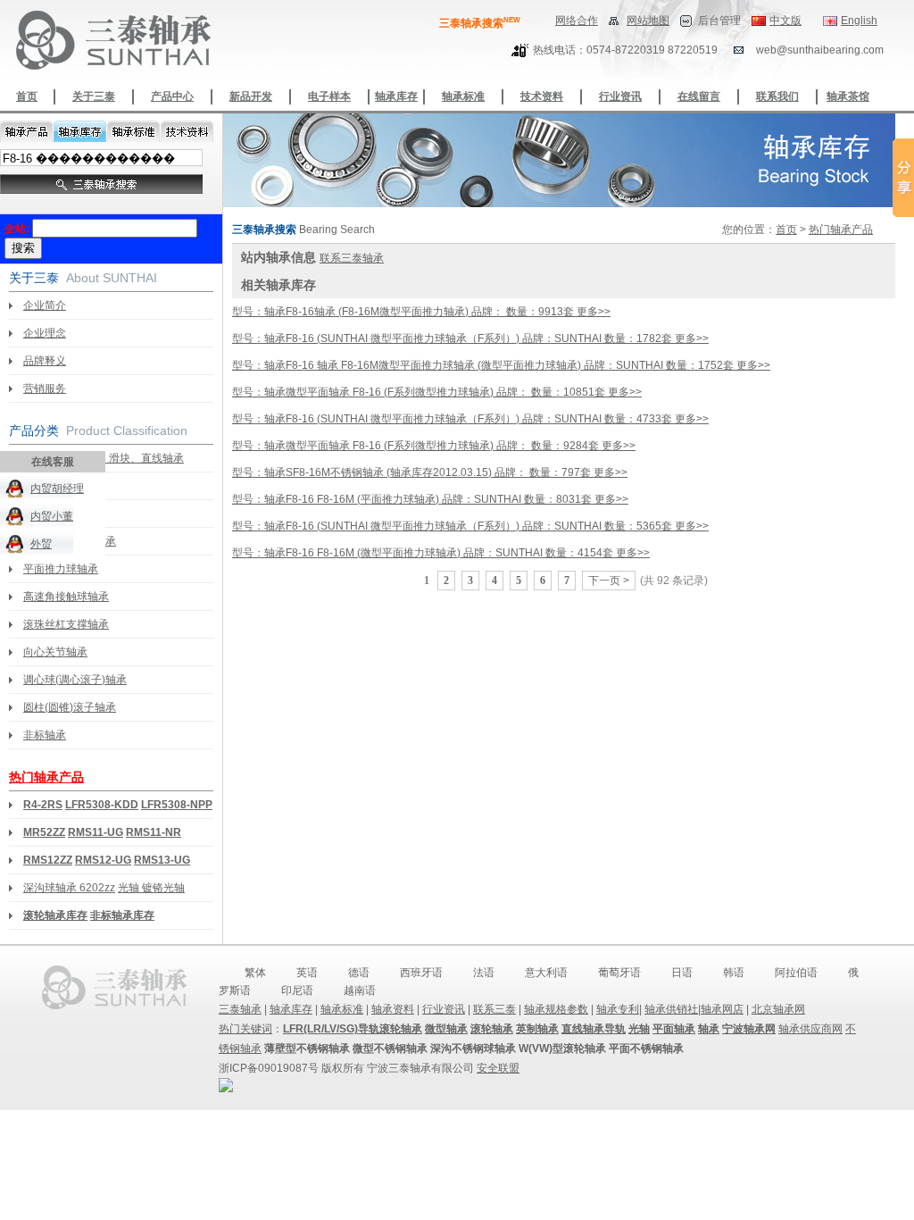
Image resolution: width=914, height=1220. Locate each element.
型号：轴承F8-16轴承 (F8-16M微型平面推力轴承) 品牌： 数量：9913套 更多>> (421, 311)
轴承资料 (392, 1009)
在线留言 (698, 96)
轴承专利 (617, 1009)
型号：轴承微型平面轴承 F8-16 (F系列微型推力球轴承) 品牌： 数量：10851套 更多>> (437, 392)
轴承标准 (463, 96)
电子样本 (329, 96)
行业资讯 (620, 96)
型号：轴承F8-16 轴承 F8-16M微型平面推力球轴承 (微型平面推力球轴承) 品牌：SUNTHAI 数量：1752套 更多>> (501, 365)
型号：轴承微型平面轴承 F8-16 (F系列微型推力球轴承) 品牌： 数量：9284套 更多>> (434, 445)
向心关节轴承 (55, 652)
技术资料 (541, 96)
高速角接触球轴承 (66, 596)
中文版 (785, 20)
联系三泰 (494, 1009)
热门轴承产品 (46, 777)
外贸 (41, 544)
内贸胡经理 (57, 488)
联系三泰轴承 (352, 258)
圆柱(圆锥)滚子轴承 (69, 707)
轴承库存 (396, 96)
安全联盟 (498, 1068)
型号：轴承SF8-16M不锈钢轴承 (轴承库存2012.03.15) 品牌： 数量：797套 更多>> (429, 472)
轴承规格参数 (556, 1009)
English (859, 20)
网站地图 (648, 20)
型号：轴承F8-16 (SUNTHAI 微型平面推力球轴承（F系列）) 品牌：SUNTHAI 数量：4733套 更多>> (470, 419)
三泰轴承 (240, 1009)
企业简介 (44, 305)
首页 (26, 96)
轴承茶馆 (848, 96)
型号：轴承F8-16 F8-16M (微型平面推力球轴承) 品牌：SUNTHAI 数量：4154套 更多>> (441, 553)
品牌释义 (44, 361)
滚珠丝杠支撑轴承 (66, 624)
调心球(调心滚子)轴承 (75, 679)
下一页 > (608, 580)
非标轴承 (44, 735)
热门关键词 (245, 1029)
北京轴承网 (778, 1009)
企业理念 (44, 333)
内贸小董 (51, 516)
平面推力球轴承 (60, 569)
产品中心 (172, 96)
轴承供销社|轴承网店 (694, 1009)
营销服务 (44, 388)
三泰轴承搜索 (479, 23)
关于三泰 (93, 96)
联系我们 (777, 96)
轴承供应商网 (810, 1029)
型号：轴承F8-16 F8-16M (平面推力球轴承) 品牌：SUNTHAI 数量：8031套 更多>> (430, 499)
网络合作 (576, 20)
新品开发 (250, 96)
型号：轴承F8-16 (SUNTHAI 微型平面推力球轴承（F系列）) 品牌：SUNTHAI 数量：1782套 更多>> (470, 338)
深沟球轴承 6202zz (69, 888)
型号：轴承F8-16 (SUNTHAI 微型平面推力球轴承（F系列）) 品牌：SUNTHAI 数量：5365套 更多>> (470, 526)
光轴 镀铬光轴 (151, 888)
